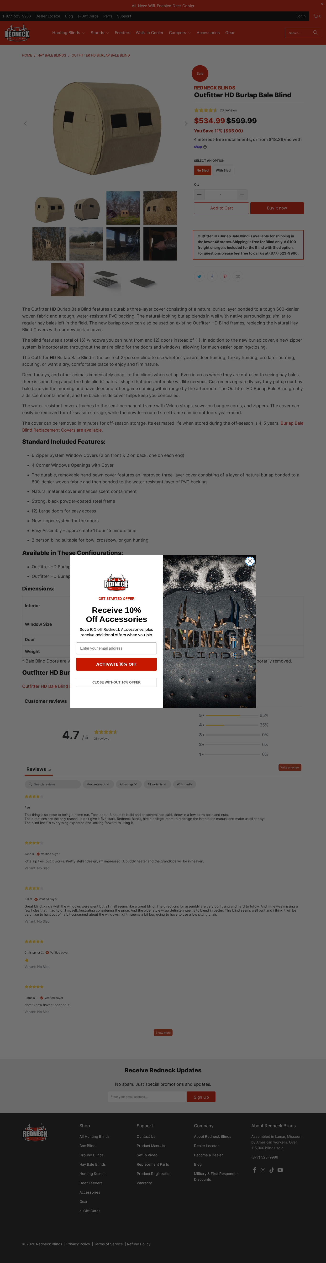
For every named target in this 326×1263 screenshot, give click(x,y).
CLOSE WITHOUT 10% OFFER (116, 682)
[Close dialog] (250, 561)
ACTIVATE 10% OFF (116, 664)
